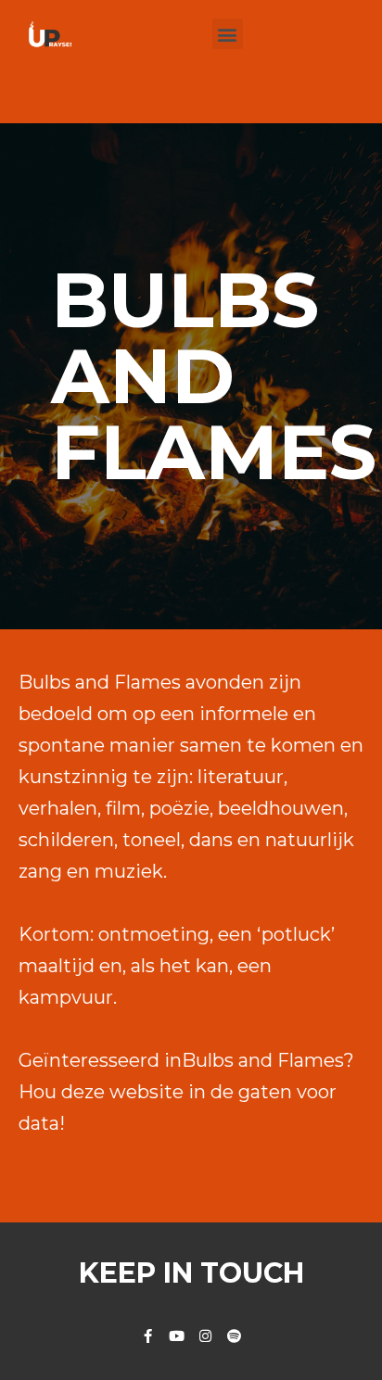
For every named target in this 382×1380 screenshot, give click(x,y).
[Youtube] (177, 1336)
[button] (227, 34)
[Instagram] (205, 1336)
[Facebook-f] (148, 1336)
